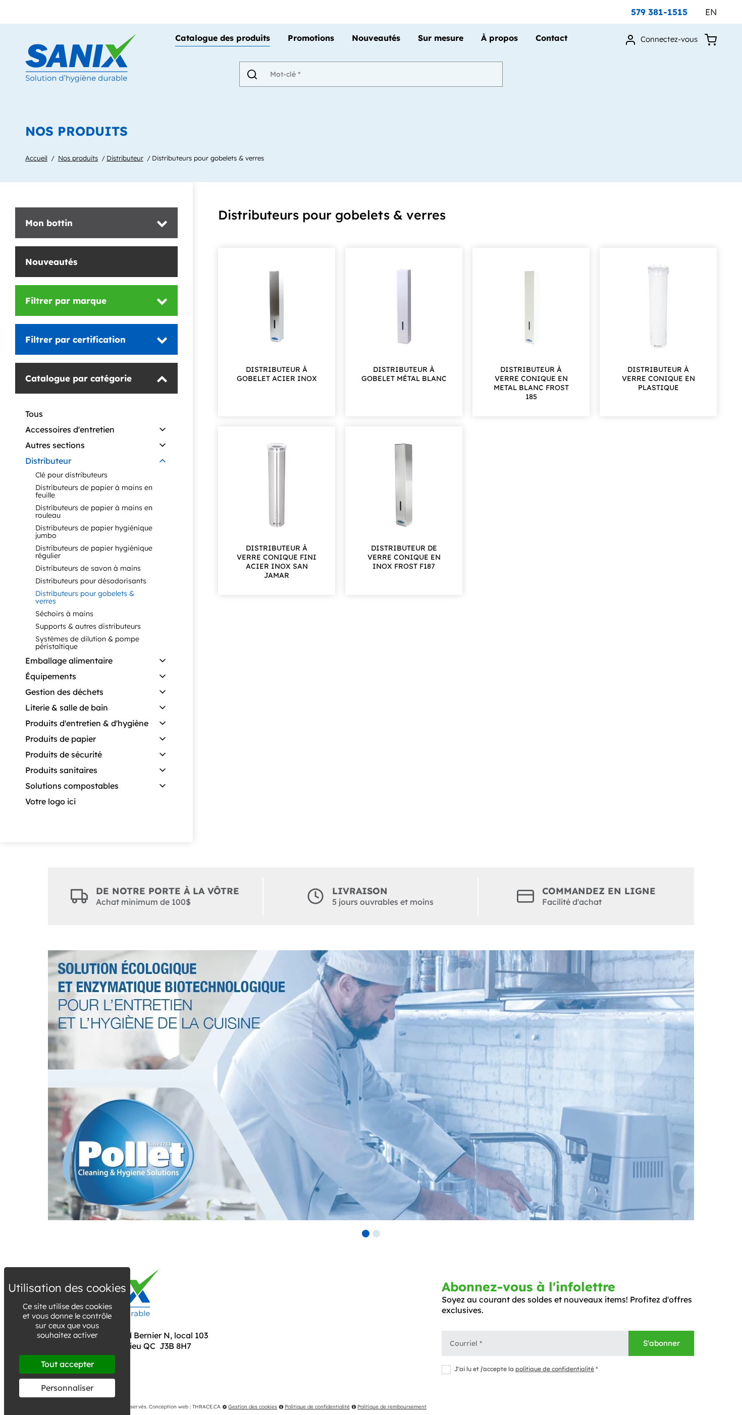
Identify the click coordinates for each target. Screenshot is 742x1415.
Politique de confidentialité (317, 1406)
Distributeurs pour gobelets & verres (208, 158)
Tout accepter (67, 1364)
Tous (34, 414)
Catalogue (222, 38)
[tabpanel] (371, 1085)
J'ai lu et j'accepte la (526, 1369)
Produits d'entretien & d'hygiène (86, 723)
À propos (499, 38)
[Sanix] (80, 79)
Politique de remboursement (392, 1406)
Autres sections (55, 445)
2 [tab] (376, 1233)
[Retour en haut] (733, 1406)
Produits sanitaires (61, 770)
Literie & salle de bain (66, 707)
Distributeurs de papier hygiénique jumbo (93, 531)
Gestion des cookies (252, 1406)
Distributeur (125, 158)
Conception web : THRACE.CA (185, 1406)
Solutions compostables (72, 786)
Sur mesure (440, 38)
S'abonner (661, 1343)
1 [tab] (365, 1233)
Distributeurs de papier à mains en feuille (93, 491)
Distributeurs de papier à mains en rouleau (93, 511)
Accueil (36, 158)
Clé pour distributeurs (71, 474)
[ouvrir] (162, 430)
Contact (551, 38)
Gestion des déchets (64, 692)
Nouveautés (376, 38)
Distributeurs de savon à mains (88, 568)
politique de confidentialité (554, 1369)
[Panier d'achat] (711, 39)
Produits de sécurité (63, 754)
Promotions (311, 38)
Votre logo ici (50, 801)
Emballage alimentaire (69, 661)
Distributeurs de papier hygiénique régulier (93, 551)
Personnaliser (67, 1388)
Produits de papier (60, 739)
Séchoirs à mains (64, 613)
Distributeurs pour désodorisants (90, 580)
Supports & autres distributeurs (88, 626)
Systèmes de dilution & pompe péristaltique (87, 642)
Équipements (50, 676)
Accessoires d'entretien (70, 429)
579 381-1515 (659, 12)
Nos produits (78, 158)
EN (711, 12)
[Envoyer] (252, 74)
